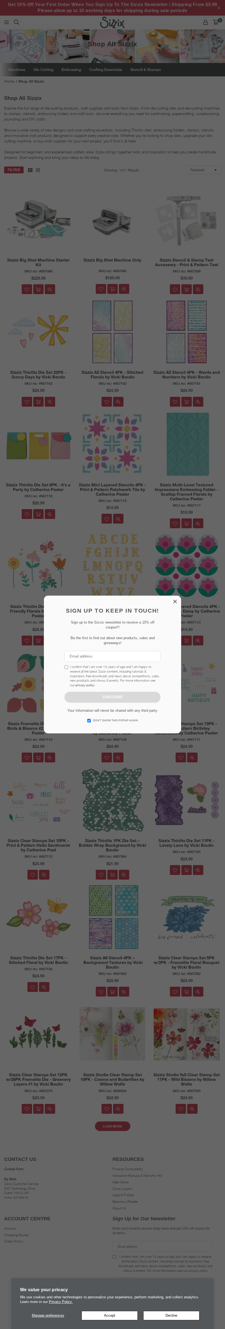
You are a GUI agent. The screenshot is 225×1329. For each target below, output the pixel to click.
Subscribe (112, 697)
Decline (171, 1315)
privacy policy (85, 685)
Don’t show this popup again (115, 720)
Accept (109, 1315)
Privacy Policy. (61, 1302)
